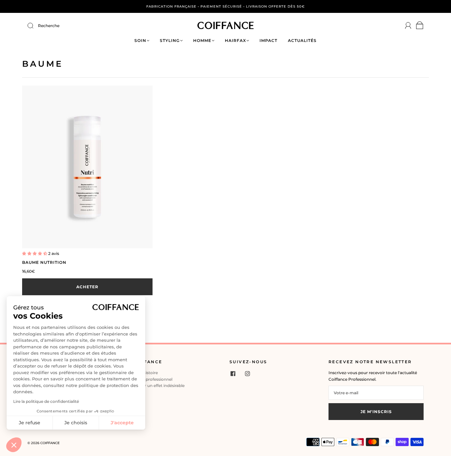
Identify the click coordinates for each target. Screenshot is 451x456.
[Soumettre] (34, 25)
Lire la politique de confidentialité (46, 401)
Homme (202, 40)
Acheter (87, 286)
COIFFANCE (50, 443)
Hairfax (235, 40)
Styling (170, 40)
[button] (14, 445)
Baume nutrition (44, 262)
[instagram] (247, 373)
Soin (140, 40)
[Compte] (408, 25)
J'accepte (122, 423)
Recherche (48, 25)
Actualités (302, 40)
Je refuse (29, 423)
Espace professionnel (151, 379)
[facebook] (233, 373)
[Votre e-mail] (376, 393)
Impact (268, 40)
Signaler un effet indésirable (157, 385)
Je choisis (75, 423)
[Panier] (420, 26)
